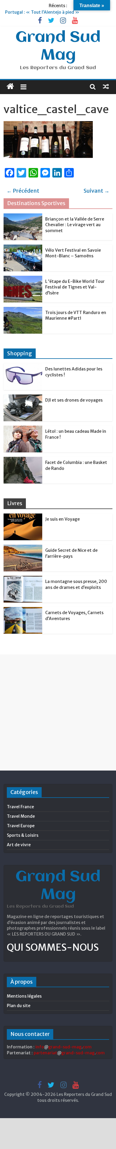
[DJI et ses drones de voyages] (23, 397)
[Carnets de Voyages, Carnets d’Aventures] (23, 610)
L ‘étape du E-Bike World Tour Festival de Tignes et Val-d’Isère (75, 287)
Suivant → (96, 190)
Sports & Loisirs (22, 835)
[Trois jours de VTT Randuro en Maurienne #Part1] (23, 310)
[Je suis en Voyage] (23, 516)
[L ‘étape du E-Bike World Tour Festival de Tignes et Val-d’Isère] (23, 279)
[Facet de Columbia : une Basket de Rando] (23, 460)
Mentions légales (24, 996)
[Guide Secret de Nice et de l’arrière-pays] (23, 548)
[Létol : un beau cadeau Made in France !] (23, 429)
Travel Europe (21, 825)
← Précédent (23, 190)
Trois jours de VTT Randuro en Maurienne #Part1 (75, 315)
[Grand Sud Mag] (10, 86)
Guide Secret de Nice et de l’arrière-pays (71, 553)
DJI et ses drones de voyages (74, 400)
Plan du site (18, 1005)
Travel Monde (21, 816)
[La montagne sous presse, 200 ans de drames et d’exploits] (23, 579)
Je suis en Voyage (62, 519)
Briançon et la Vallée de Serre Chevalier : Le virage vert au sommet (74, 224)
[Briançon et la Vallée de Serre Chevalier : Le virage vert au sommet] (23, 216)
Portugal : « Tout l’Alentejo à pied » (42, 12)
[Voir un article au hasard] (105, 86)
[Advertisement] (58, 712)
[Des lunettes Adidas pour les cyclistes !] (23, 366)
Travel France (20, 806)
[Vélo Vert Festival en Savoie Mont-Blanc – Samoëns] (23, 248)
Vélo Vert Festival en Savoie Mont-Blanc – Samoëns (73, 253)
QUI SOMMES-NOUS (53, 947)
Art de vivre (19, 844)
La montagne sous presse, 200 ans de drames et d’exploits (76, 584)
